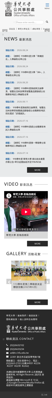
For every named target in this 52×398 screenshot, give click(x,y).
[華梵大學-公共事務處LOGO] (19, 9)
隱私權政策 (11, 319)
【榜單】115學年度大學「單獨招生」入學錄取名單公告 (25, 57)
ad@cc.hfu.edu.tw (19, 352)
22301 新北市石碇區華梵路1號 (25, 356)
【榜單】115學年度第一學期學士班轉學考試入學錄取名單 (26, 144)
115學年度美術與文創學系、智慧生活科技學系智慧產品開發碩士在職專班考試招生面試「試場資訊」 (26, 110)
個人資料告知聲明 (28, 319)
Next (45, 280)
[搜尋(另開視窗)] (47, 22)
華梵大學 (10, 315)
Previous (7, 280)
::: (14, 22)
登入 (43, 394)
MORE (37, 170)
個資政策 (33, 315)
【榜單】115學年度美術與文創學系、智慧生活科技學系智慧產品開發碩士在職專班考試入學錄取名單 (25, 91)
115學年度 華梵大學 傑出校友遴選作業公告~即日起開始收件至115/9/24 (25, 160)
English (46, 29)
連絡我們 (21, 315)
